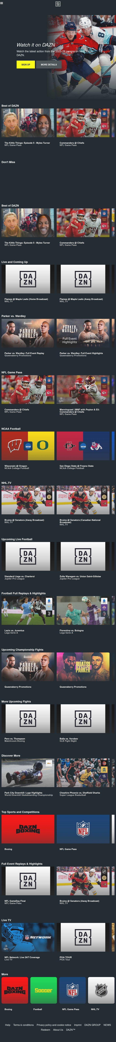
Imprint (77, 1025)
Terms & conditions (23, 1025)
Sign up (25, 64)
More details (49, 64)
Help (7, 1025)
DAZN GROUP (92, 1025)
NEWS (107, 1025)
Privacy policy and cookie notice (54, 1025)
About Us (58, 1029)
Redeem (45, 1029)
